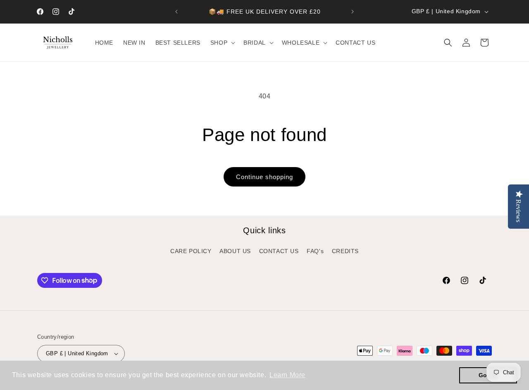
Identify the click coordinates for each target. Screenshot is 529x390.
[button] (221, 42)
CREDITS (345, 251)
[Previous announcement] (176, 11)
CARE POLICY (191, 251)
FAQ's (315, 251)
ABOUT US (235, 251)
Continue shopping (264, 176)
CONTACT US (279, 251)
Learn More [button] (287, 374)
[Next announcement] (352, 11)
